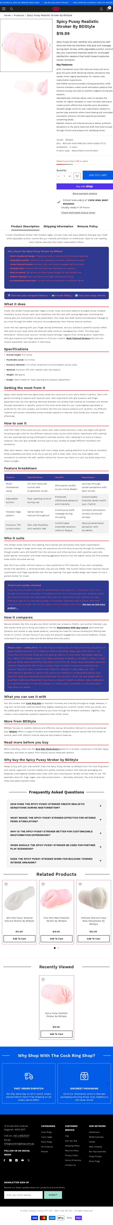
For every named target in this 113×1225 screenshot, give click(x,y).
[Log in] (101, 8)
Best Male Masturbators (48, 749)
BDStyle (69, 140)
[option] (26, 45)
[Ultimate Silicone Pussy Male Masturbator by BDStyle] (93, 897)
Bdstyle (13, 731)
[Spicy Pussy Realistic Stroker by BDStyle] (56, 993)
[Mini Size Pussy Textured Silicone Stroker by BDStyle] (19, 897)
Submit (53, 1195)
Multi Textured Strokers (78, 338)
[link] (77, 176)
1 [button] (55, 948)
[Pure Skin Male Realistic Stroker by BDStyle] (56, 897)
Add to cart (98, 175)
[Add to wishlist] (6, 884)
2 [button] (58, 948)
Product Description (25, 226)
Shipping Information (58, 226)
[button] (2, 45)
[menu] (3, 8)
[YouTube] (23, 1160)
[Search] (11, 9)
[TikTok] (16, 1160)
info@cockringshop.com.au (19, 1143)
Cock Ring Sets (33, 703)
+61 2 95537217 (21, 1135)
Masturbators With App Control (72, 627)
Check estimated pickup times (78, 212)
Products (19, 15)
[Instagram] (10, 1160)
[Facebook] (4, 1160)
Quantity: (62, 170)
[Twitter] (29, 1160)
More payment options (85, 193)
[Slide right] (107, 1083)
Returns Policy (87, 226)
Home (7, 15)
